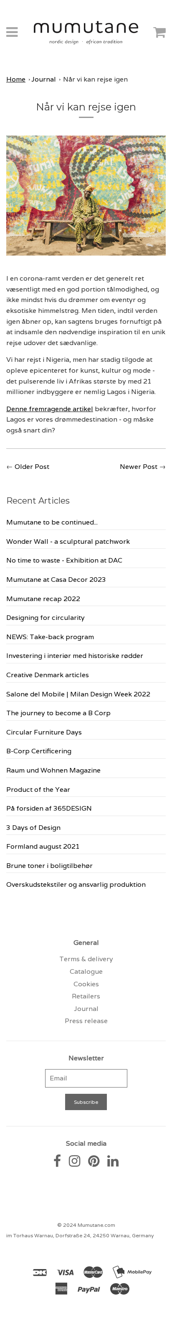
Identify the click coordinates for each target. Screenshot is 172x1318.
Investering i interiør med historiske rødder (74, 655)
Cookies (86, 984)
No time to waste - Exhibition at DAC (64, 560)
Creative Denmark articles (47, 675)
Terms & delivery (86, 959)
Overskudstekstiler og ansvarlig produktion (76, 884)
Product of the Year (38, 789)
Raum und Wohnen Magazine (53, 770)
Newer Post (138, 466)
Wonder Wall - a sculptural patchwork (68, 541)
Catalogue (86, 971)
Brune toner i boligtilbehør (49, 865)
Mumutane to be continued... (52, 522)
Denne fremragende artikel (49, 408)
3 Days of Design (33, 827)
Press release (86, 1020)
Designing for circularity (45, 617)
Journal (43, 79)
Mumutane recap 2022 (43, 598)
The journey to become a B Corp (58, 713)
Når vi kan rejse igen (95, 79)
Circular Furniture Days (44, 732)
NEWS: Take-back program (50, 636)
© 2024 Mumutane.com (86, 1225)
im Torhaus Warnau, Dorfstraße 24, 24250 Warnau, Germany (80, 1235)
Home (15, 79)
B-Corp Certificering (38, 751)
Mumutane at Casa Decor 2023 (56, 579)
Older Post (32, 466)
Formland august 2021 (43, 846)
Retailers (86, 996)
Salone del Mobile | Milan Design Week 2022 (78, 694)
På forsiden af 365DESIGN (49, 808)
